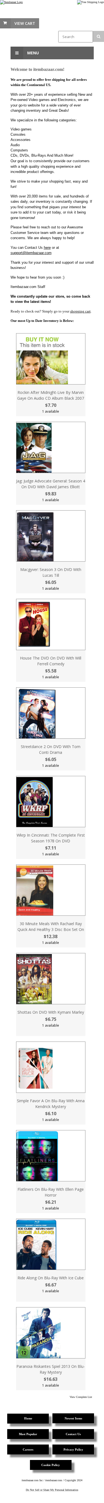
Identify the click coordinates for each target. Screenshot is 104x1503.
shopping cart (80, 311)
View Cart (24, 23)
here (47, 247)
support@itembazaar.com (31, 253)
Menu (32, 52)
